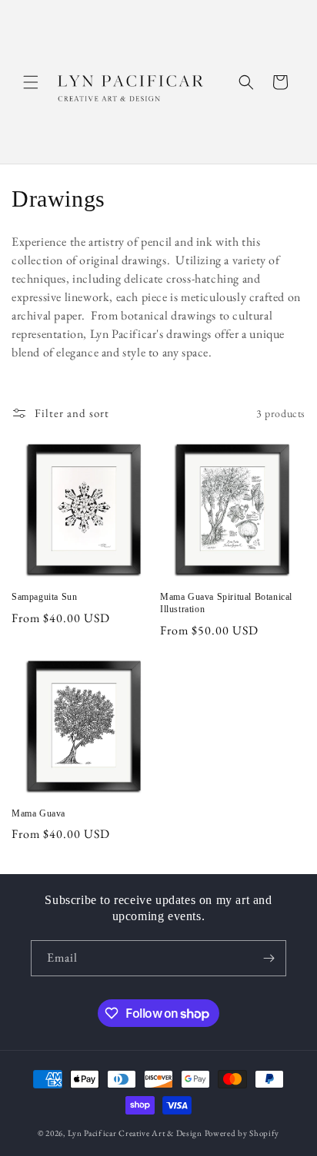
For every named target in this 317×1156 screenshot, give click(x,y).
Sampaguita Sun (44, 596)
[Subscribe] (268, 958)
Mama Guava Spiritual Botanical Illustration (226, 602)
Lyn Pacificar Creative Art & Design (135, 1133)
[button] (31, 82)
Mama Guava (38, 813)
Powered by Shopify (242, 1133)
